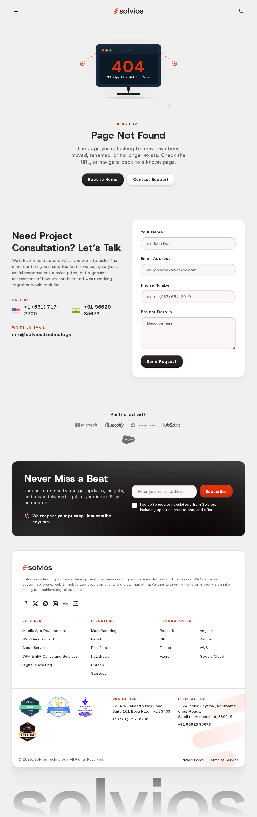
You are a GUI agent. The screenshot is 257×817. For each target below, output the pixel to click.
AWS (204, 647)
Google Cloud (212, 656)
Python (206, 639)
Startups (98, 673)
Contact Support (151, 179)
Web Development (38, 639)
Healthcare (100, 656)
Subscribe (216, 491)
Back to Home (103, 179)
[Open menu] (16, 11)
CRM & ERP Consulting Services (50, 656)
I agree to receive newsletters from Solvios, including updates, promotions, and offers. (178, 507)
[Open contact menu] (241, 11)
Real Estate (101, 647)
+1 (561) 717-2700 (42, 310)
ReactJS (167, 630)
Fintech (97, 665)
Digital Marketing (37, 665)
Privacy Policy (192, 760)
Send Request (162, 361)
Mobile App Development (44, 630)
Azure (164, 656)
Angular (206, 630)
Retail (96, 639)
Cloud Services (35, 647)
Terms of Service (224, 760)
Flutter (165, 647)
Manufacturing (103, 630)
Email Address (156, 258)
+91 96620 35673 (97, 310)
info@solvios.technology (41, 334)
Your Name (152, 232)
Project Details (156, 311)
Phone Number (156, 285)
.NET (163, 639)
